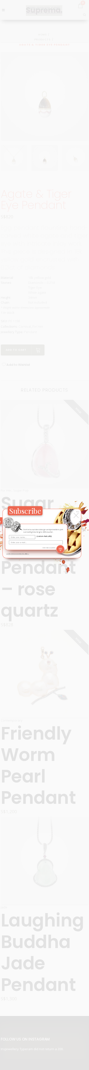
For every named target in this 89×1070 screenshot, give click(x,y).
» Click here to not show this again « (17, 553)
